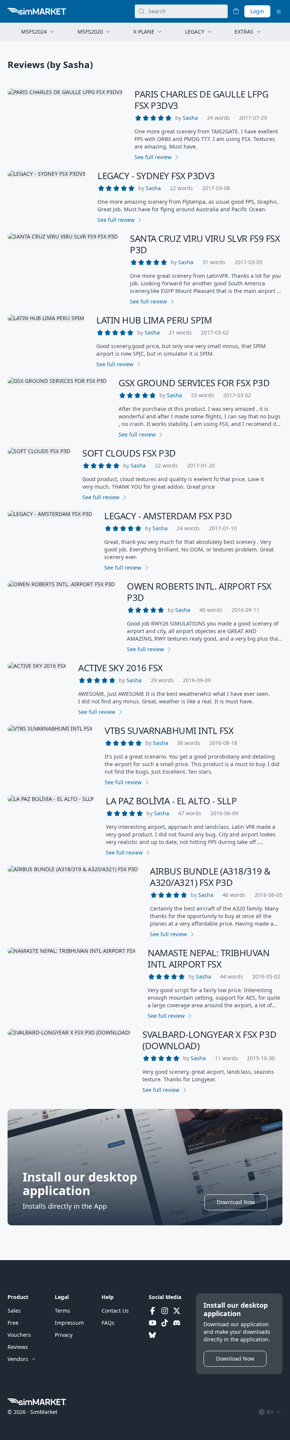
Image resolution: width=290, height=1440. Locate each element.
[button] (190, 118)
